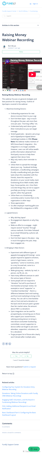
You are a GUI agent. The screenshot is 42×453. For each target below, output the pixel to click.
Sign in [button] (35, 4)
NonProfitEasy (23, 11)
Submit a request (29, 367)
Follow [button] (21, 52)
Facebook (3, 343)
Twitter (6, 343)
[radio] (15, 356)
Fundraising (33, 11)
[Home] (9, 5)
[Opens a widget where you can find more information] (34, 449)
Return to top (7, 373)
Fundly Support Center (9, 11)
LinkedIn (9, 343)
